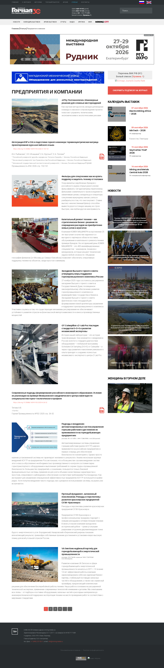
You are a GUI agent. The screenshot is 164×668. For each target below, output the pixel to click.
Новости (16, 22)
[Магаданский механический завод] (58, 77)
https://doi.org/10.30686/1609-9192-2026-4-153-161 (31, 149)
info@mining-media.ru (56, 641)
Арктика (81, 22)
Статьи (23, 28)
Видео (72, 22)
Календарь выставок (32, 22)
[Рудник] (82, 49)
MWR (90, 22)
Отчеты (63, 22)
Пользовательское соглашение (70, 650)
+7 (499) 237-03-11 (37, 641)
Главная (15, 28)
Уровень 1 (138, 76)
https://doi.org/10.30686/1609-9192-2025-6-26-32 (30, 402)
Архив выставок (50, 22)
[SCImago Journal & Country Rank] (130, 81)
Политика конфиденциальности (93, 650)
